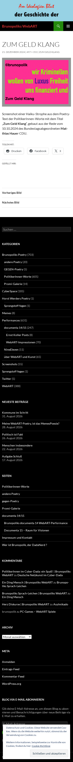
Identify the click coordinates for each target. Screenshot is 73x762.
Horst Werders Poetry (16, 298)
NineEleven (11, 349)
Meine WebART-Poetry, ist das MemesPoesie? (30, 423)
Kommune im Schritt (15, 412)
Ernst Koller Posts (17, 335)
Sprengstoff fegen (15, 305)
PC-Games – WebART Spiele (38, 611)
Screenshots (9, 364)
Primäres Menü (68, 26)
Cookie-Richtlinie (41, 745)
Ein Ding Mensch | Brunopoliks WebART (27, 582)
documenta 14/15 (15, 327)
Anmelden (8, 662)
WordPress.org (11, 683)
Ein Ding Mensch (12, 597)
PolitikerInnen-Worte (17, 276)
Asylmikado (60, 604)
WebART (7, 386)
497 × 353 (32, 52)
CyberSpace (9, 291)
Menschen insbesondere (17, 445)
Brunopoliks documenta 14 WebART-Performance (36, 523)
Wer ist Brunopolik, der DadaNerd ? (24, 545)
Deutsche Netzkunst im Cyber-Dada (40, 575)
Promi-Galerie (13, 284)
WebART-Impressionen (20, 342)
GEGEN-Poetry (13, 269)
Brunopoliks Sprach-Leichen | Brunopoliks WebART (34, 593)
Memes (6, 313)
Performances (11, 320)
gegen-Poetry (10, 501)
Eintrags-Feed (10, 669)
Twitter (6, 378)
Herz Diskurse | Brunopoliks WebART (25, 604)
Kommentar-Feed (13, 676)
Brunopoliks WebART (19, 26)
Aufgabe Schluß (12, 456)
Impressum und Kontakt (17, 537)
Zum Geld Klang (49, 52)
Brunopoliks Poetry (14, 254)
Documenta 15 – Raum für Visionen (26, 530)
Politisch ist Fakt (12, 434)
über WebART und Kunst (19, 357)
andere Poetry (13, 262)
